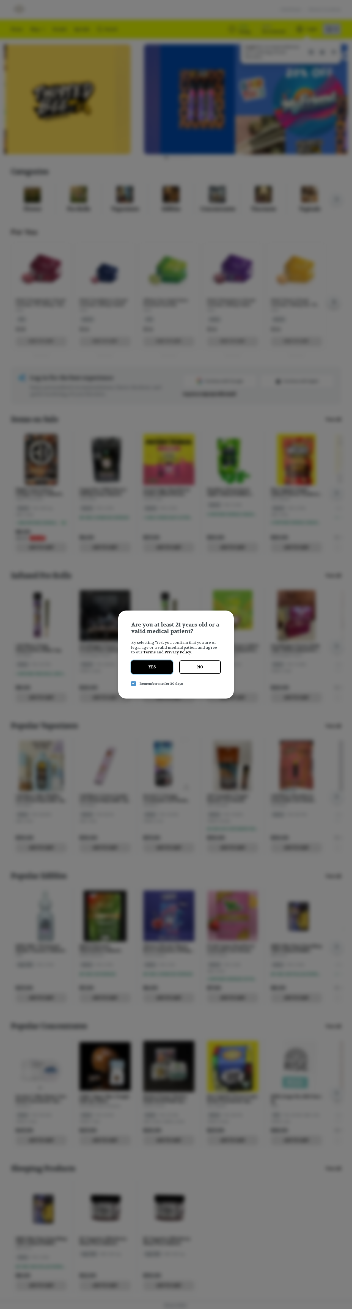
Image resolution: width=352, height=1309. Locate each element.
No (200, 667)
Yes (152, 667)
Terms (149, 652)
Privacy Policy (177, 652)
